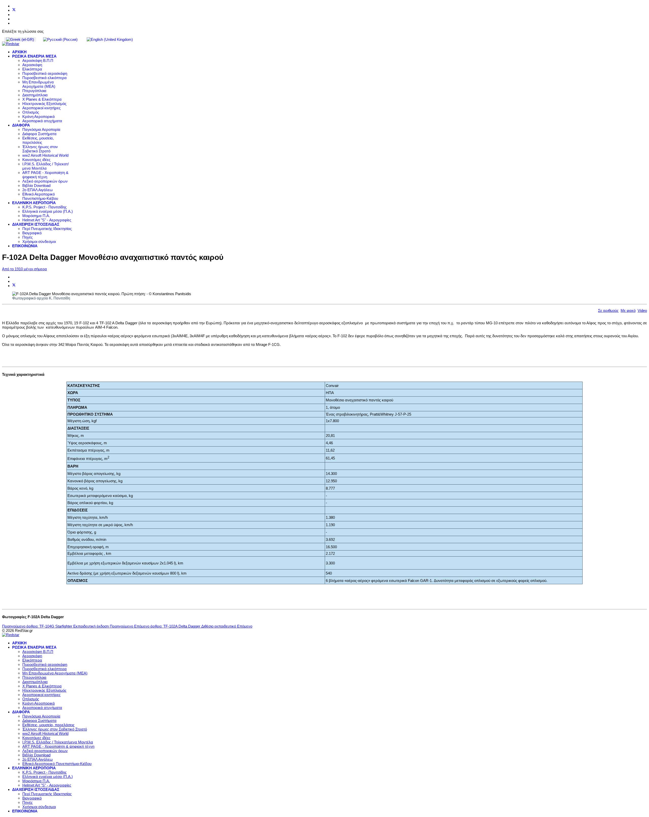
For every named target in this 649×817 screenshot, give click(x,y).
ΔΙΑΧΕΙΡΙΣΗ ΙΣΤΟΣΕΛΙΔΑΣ (35, 224)
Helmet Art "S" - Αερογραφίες (46, 220)
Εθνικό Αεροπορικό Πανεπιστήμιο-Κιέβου (40, 196)
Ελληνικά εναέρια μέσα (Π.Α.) (47, 211)
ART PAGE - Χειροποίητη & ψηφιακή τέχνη (45, 174)
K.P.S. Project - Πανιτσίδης (44, 207)
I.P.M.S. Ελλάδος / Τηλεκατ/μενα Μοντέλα (45, 166)
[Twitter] (14, 10)
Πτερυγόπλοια (34, 90)
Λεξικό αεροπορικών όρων (45, 181)
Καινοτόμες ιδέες (36, 159)
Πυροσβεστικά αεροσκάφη (44, 73)
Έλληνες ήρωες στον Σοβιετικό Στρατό (40, 149)
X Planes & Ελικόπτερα (42, 99)
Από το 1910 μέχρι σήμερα (24, 269)
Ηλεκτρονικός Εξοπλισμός (44, 103)
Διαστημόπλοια (35, 95)
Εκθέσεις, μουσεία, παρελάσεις (38, 140)
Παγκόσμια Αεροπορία (41, 129)
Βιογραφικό (32, 233)
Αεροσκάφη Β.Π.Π (37, 60)
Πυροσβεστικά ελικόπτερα (44, 78)
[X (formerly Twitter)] (14, 285)
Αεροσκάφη (32, 65)
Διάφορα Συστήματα (39, 134)
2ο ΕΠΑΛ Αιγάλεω (37, 190)
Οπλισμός (30, 112)
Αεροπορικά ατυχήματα (42, 121)
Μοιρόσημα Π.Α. (36, 216)
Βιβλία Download (36, 185)
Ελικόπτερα (32, 69)
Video (642, 310)
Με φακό (628, 310)
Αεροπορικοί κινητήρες (41, 108)
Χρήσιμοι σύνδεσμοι (39, 241)
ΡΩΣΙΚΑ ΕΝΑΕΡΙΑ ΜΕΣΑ (34, 56)
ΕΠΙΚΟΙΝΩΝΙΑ (25, 246)
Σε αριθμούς (608, 310)
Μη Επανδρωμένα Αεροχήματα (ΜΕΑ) (38, 84)
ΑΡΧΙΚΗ (19, 52)
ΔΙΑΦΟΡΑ (21, 125)
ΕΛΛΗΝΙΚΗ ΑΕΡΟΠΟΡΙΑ (34, 203)
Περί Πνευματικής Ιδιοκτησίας (47, 228)
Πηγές (27, 237)
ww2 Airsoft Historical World (45, 155)
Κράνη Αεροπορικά (38, 116)
